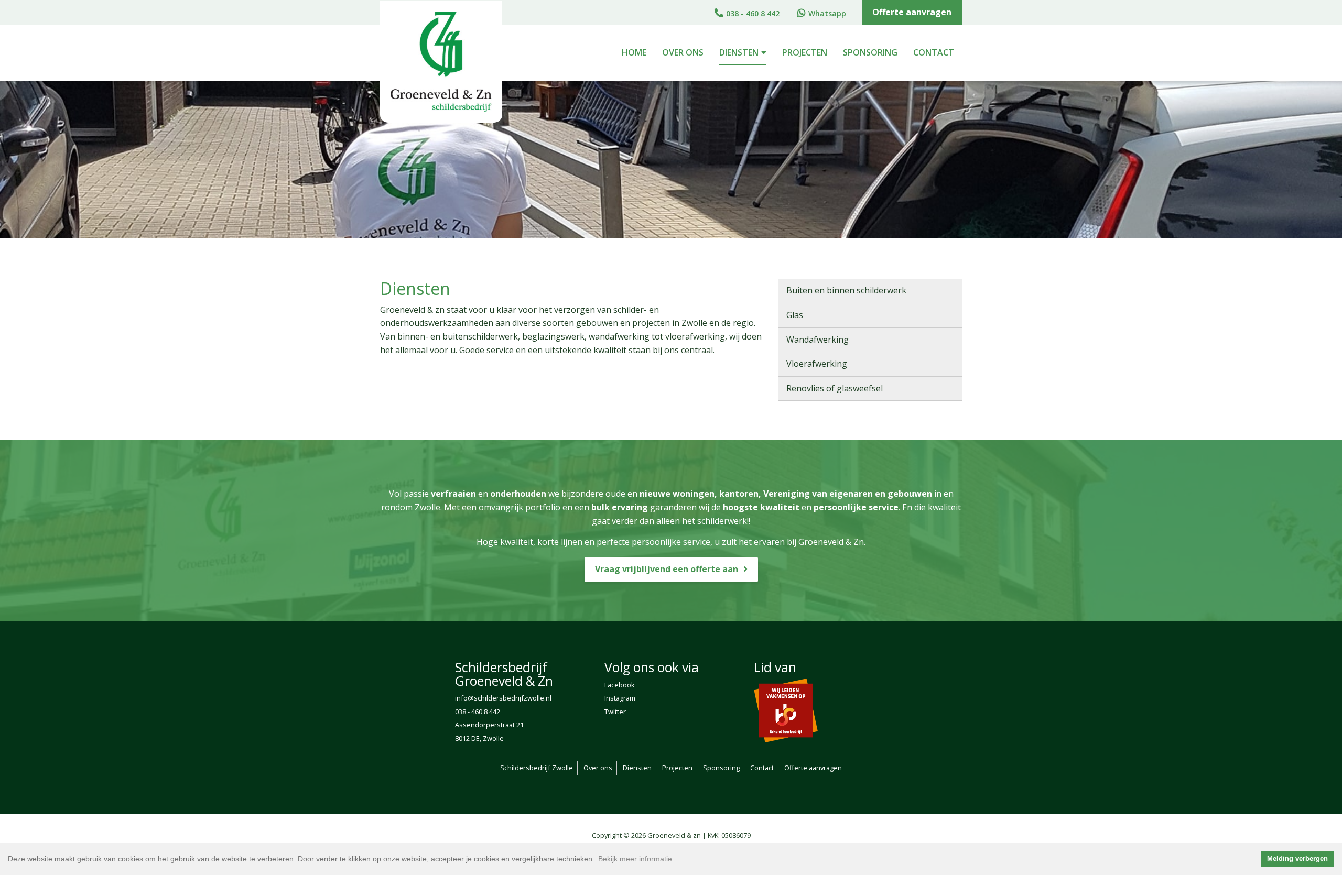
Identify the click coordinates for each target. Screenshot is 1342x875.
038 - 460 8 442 (753, 13)
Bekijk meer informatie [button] (635, 859)
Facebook (619, 685)
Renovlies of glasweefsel (834, 388)
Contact (933, 52)
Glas (794, 315)
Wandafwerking (817, 339)
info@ (464, 698)
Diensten (739, 52)
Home (634, 52)
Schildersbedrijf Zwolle (536, 767)
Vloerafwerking (816, 363)
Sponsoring (870, 52)
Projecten (804, 52)
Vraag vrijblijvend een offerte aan (666, 569)
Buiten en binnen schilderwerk (846, 290)
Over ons (683, 52)
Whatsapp (827, 13)
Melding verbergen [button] (1297, 858)
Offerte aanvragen (911, 12)
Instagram (619, 698)
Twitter (615, 711)
